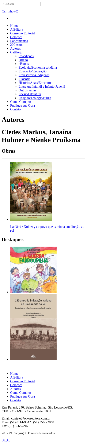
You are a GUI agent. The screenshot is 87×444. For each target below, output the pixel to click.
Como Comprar (20, 101)
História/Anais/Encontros (35, 82)
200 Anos (16, 44)
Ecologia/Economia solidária (38, 67)
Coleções (16, 37)
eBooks (24, 63)
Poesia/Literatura (30, 94)
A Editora (16, 29)
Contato (15, 109)
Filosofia (24, 79)
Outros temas (27, 90)
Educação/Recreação (32, 71)
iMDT (6, 440)
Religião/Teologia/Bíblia (35, 98)
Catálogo (16, 52)
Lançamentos (19, 41)
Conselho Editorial (22, 33)
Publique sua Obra (22, 105)
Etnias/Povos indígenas (34, 75)
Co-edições (26, 56)
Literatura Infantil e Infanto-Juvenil (42, 86)
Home (14, 25)
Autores (15, 48)
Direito (23, 60)
